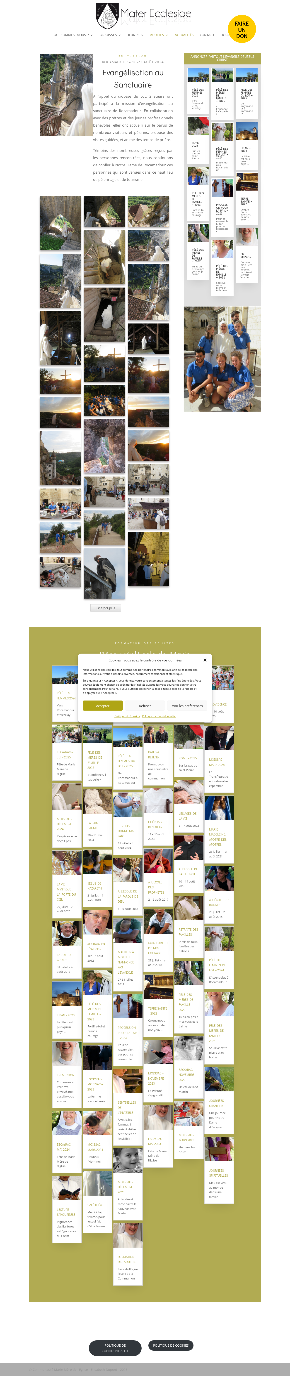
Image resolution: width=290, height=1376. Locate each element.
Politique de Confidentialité (159, 716)
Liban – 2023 (246, 150)
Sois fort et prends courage (158, 948)
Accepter (102, 705)
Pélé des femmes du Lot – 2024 (222, 153)
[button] (205, 660)
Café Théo (94, 1205)
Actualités (184, 35)
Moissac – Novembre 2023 (156, 1078)
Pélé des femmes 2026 (198, 92)
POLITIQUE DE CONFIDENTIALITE (115, 1348)
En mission (246, 256)
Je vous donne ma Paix (126, 831)
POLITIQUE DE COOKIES (171, 1345)
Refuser (145, 705)
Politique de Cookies (127, 716)
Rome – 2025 (197, 144)
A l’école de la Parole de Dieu (128, 896)
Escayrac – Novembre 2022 (187, 1074)
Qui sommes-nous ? (71, 35)
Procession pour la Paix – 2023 (222, 209)
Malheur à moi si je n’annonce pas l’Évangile (126, 962)
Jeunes (133, 35)
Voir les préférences (187, 705)
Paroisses (108, 35)
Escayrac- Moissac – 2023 (95, 1084)
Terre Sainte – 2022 (246, 201)
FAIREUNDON (242, 30)
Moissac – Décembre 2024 (64, 824)
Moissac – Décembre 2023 (125, 1187)
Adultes (157, 35)
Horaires (228, 35)
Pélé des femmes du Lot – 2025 (247, 94)
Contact (207, 35)
